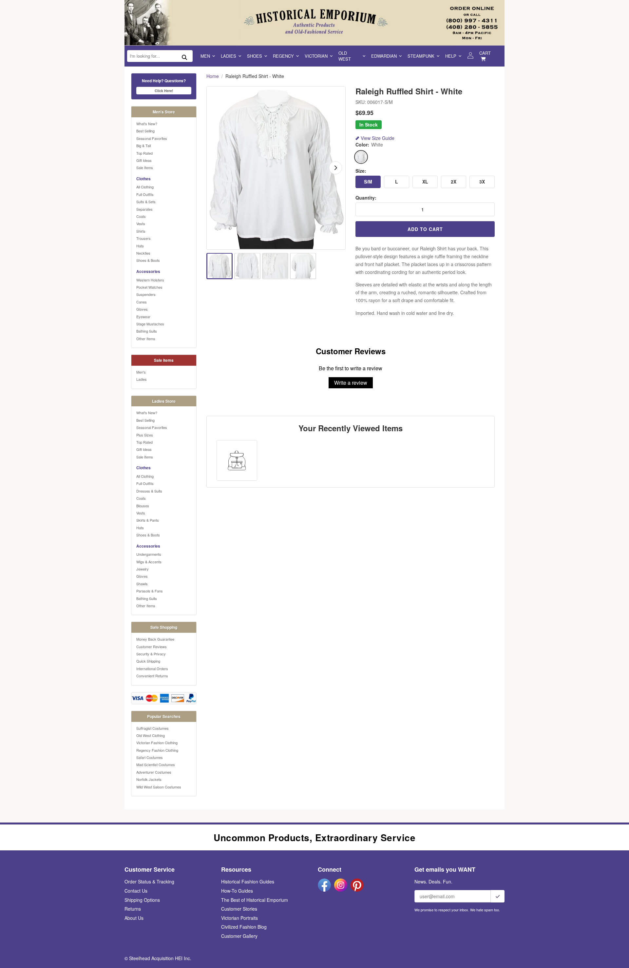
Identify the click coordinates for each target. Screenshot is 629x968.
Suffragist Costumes (152, 728)
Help (450, 56)
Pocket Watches (149, 287)
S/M (368, 181)
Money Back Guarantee (155, 639)
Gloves (142, 309)
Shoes (254, 56)
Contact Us (135, 890)
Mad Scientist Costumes (155, 764)
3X (482, 181)
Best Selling (145, 130)
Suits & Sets (146, 201)
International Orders (152, 668)
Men (205, 56)
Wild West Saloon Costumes (158, 786)
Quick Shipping (148, 661)
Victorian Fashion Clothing (157, 742)
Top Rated (144, 153)
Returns (132, 908)
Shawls (142, 583)
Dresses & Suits (149, 491)
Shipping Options (142, 900)
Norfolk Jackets (149, 779)
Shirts (140, 231)
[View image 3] (275, 266)
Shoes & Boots (148, 260)
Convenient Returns (152, 675)
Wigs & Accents (149, 561)
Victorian (316, 56)
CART (485, 53)
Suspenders (146, 294)
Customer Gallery (239, 936)
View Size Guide (377, 138)
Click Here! (164, 90)
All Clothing (145, 186)
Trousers (143, 238)
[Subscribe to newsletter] (498, 896)
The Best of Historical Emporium (254, 900)
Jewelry (142, 568)
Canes (141, 301)
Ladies (228, 56)
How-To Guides (237, 890)
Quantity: (365, 198)
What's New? (146, 123)
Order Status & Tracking (149, 881)
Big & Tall (143, 145)
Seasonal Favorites (151, 138)
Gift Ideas (144, 160)
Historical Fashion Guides (247, 881)
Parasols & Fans (149, 590)
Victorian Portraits (239, 918)
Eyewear (143, 316)
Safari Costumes (149, 757)
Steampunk (421, 56)
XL (425, 181)
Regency (283, 56)
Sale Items (144, 167)
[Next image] (335, 167)
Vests (140, 223)
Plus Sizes (144, 434)
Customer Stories (239, 908)
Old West (344, 56)
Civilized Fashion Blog (244, 926)
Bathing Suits (146, 331)
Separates (144, 209)
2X (453, 181)
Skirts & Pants (147, 520)
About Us (133, 918)
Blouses (142, 505)
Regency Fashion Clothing (157, 750)
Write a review (350, 382)
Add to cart (425, 229)
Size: (360, 171)
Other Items (145, 338)
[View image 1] (219, 266)
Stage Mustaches (150, 323)
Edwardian (384, 56)
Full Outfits (145, 194)
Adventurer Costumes (153, 772)
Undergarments (148, 554)
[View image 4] (303, 266)
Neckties (143, 253)
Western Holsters (150, 279)
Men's (141, 372)
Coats (141, 216)
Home (212, 76)
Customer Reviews (151, 646)
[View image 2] (247, 266)
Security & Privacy (151, 653)
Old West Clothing (150, 735)
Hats (140, 245)
